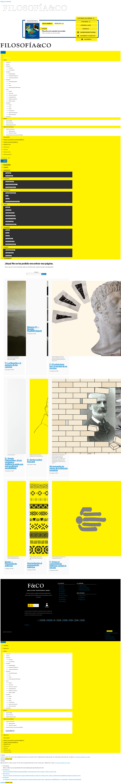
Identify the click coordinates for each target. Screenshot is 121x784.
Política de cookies (7, 750)
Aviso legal (6, 149)
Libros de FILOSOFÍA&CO (11, 224)
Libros (7, 89)
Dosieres (7, 64)
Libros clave (11, 93)
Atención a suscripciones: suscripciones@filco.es (14, 139)
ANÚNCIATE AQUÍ (7, 144)
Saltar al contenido (6, 1)
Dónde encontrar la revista (11, 124)
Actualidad (8, 102)
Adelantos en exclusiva (13, 99)
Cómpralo (85, 28)
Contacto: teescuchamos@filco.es (11, 142)
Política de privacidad (7, 154)
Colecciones (8, 62)
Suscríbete (7, 55)
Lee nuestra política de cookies (82, 757)
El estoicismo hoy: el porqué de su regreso (58, 366)
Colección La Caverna (12, 133)
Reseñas (10, 91)
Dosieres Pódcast (9, 252)
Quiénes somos (6, 147)
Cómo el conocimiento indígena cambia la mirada (57, 565)
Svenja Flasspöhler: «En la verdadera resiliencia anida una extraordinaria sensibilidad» (14, 463)
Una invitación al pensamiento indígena (34, 565)
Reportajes (8, 79)
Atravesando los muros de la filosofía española (58, 468)
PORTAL (5, 59)
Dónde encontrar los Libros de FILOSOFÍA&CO (14, 727)
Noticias (10, 104)
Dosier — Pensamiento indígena (11, 564)
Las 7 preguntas (11, 70)
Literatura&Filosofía (12, 97)
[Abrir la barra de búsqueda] (9, 158)
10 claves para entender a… (13, 77)
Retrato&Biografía (12, 73)
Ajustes (3, 759)
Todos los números (9, 122)
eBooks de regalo (9, 221)
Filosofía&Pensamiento (13, 81)
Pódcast (6, 247)
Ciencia (10, 85)
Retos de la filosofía (12, 114)
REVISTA (5, 118)
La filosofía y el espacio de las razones (13, 365)
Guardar (3, 782)
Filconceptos (8, 255)
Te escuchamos (11, 110)
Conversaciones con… (10, 250)
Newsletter (7, 57)
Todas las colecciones (10, 129)
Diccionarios (8, 116)
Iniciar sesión (7, 137)
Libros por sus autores (13, 95)
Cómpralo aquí (86, 25)
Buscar (36, 272)
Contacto (27, 624)
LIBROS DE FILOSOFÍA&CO (8, 126)
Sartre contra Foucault (34, 461)
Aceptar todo (8, 759)
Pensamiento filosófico (10, 187)
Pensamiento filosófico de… (14, 75)
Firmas (10, 106)
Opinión (10, 108)
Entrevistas (8, 66)
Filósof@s (8, 71)
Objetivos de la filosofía (13, 112)
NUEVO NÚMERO (9, 120)
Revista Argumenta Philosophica (14, 87)
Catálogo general (12, 131)
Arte (9, 83)
